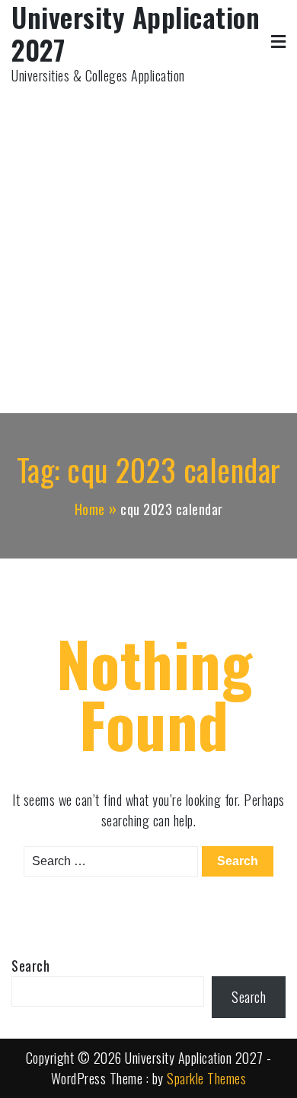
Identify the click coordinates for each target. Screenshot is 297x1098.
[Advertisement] (148, 242)
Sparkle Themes (206, 1078)
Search (30, 965)
